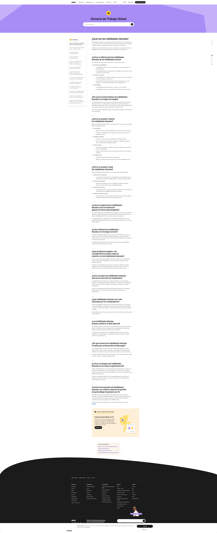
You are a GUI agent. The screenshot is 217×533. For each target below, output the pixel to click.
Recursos (108, 2)
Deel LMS (94, 403)
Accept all (145, 526)
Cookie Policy (87, 527)
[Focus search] (132, 24)
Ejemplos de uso (89, 2)
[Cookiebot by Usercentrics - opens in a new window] (69, 531)
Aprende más (98, 427)
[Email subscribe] (144, 521)
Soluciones (81, 2)
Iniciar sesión (130, 2)
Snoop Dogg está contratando (136, 513)
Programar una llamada (140, 2)
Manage (144, 529)
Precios (114, 2)
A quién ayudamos (99, 2)
